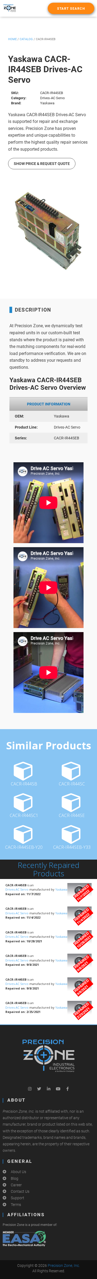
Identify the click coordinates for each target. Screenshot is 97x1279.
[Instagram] (30, 1089)
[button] (71, 8)
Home (12, 39)
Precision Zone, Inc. (64, 1265)
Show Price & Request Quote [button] (42, 163)
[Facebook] (67, 1089)
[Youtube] (58, 1089)
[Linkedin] (48, 1089)
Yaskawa (61, 889)
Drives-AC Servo (17, 889)
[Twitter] (39, 1089)
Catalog (26, 39)
